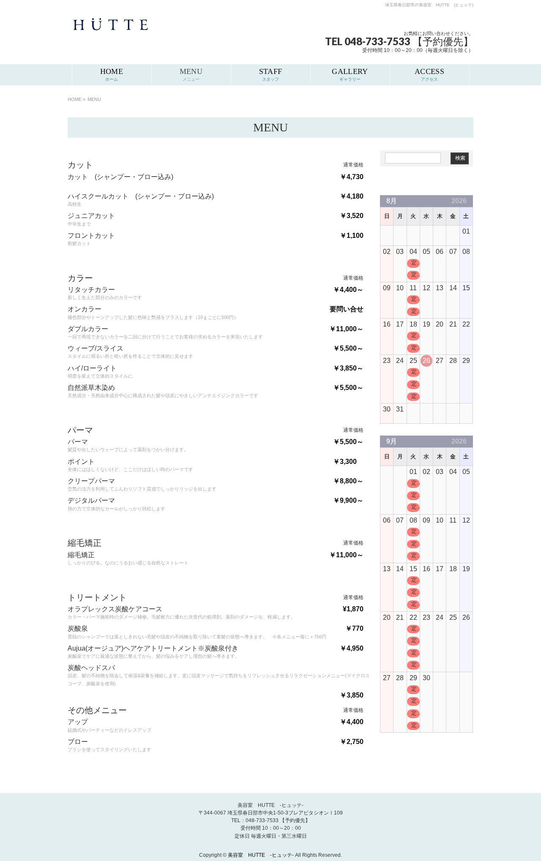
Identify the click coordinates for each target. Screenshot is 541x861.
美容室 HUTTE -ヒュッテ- (261, 855)
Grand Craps (422, 183)
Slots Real (394, 183)
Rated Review (454, 183)
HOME (75, 99)
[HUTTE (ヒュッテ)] (110, 30)
